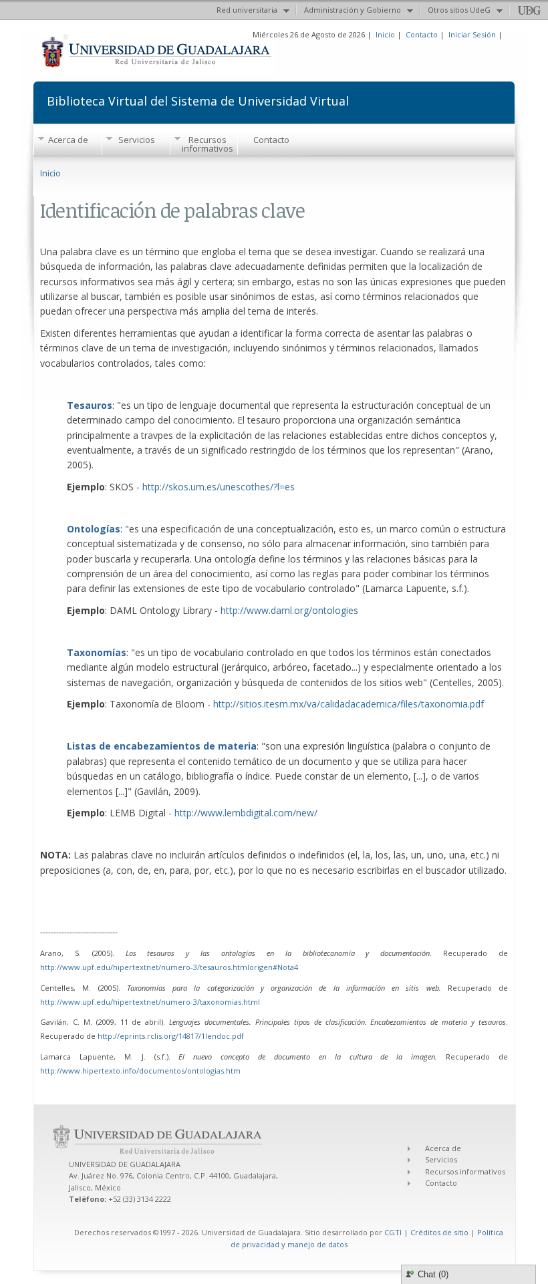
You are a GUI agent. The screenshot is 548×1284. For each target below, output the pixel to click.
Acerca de (68, 140)
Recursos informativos (207, 144)
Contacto (422, 34)
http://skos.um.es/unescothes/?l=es (218, 486)
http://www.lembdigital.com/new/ (245, 812)
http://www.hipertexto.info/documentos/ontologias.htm (140, 1071)
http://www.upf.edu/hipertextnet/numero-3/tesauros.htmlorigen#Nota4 (169, 967)
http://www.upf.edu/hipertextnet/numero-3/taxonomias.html (150, 1002)
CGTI (393, 1232)
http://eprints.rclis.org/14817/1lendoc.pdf (171, 1036)
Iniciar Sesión (472, 34)
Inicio (385, 34)
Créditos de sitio (439, 1232)
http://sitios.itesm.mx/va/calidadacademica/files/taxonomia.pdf (348, 703)
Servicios (136, 140)
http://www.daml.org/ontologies (289, 610)
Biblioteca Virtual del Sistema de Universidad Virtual (198, 100)
